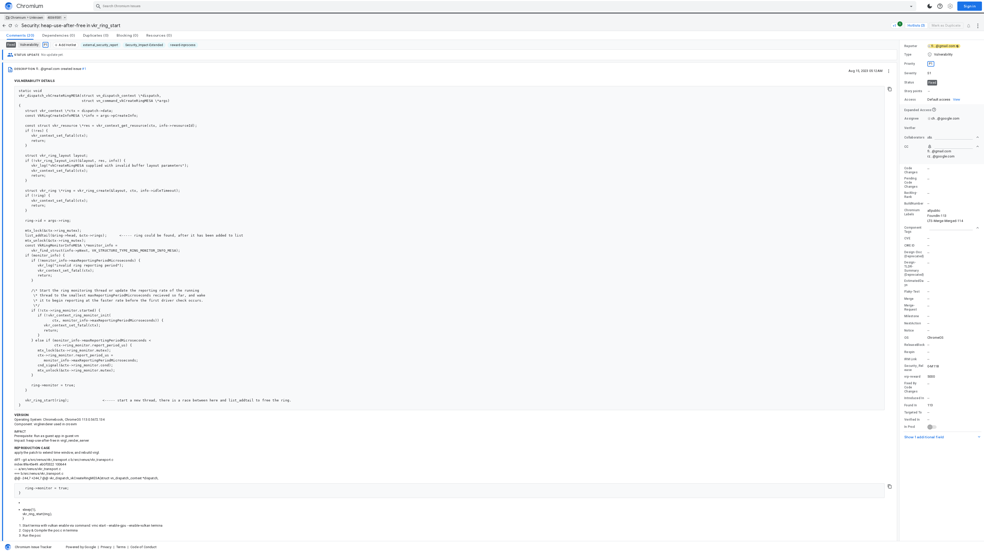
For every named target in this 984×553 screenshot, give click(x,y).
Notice (909, 330)
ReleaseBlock (914, 345)
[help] (940, 6)
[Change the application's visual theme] (930, 6)
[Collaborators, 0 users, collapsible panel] (953, 137)
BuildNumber (913, 203)
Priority (909, 64)
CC (906, 146)
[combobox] (505, 6)
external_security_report (100, 45)
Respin (909, 352)
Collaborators (914, 137)
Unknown (36, 17)
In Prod (909, 427)
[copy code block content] (890, 89)
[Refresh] (10, 26)
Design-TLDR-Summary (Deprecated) (914, 268)
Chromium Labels (912, 212)
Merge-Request (910, 307)
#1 (84, 69)
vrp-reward (912, 376)
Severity (910, 73)
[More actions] (978, 26)
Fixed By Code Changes (911, 387)
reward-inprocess (183, 45)
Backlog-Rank (910, 195)
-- (929, 91)
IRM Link (910, 359)
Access (910, 99)
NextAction (912, 323)
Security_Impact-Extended (144, 45)
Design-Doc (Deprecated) (914, 254)
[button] (941, 54)
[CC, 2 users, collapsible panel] (953, 146)
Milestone (911, 316)
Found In (910, 405)
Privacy (106, 547)
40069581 (54, 17)
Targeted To (913, 412)
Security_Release (914, 368)
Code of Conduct (143, 547)
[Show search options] (911, 6)
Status (909, 82)
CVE (907, 238)
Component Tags (913, 229)
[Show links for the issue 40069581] (65, 17)
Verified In (912, 419)
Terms (121, 547)
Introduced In (914, 398)
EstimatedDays (914, 283)
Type (907, 54)
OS (906, 337)
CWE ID (909, 245)
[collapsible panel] (953, 228)
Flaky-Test (912, 291)
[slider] (900, 290)
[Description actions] (889, 71)
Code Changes (911, 170)
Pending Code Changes (911, 182)
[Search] (98, 6)
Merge (909, 299)
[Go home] (4, 26)
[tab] (20, 35)
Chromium (18, 17)
